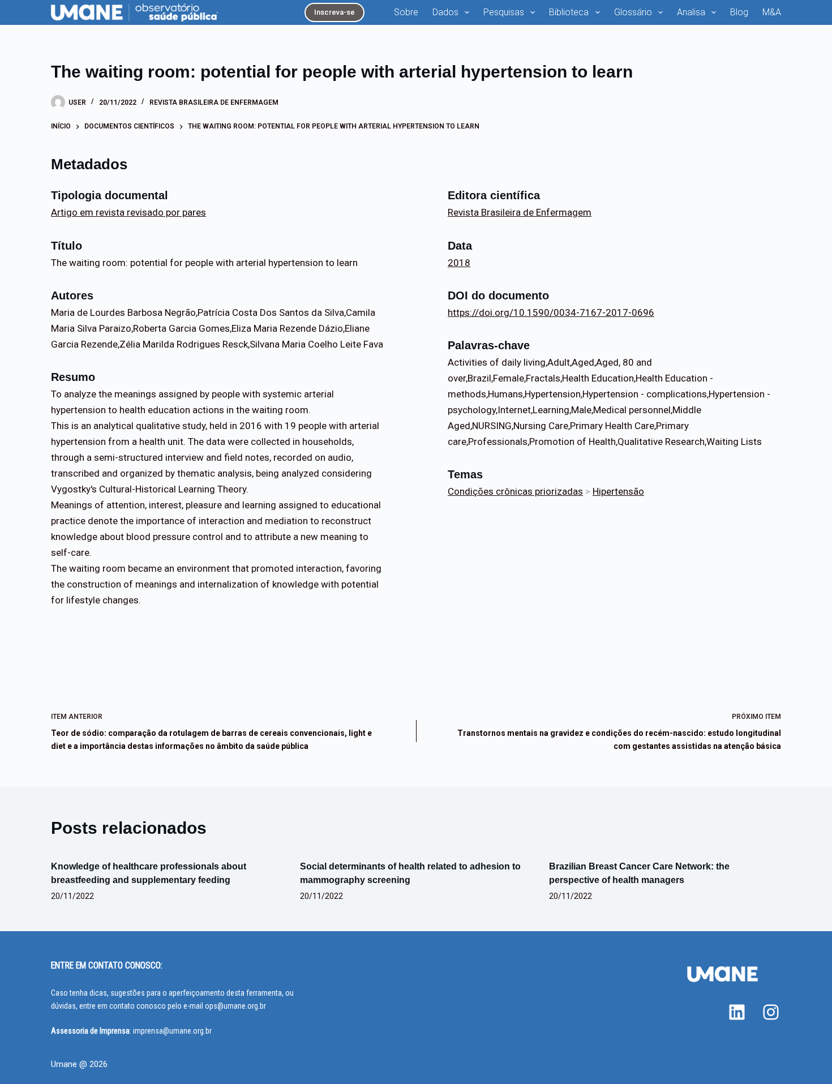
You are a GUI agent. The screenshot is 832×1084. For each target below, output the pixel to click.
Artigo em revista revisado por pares (128, 212)
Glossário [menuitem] (633, 12)
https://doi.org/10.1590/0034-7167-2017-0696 (551, 312)
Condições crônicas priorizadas (515, 491)
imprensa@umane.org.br (172, 1030)
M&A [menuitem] (771, 12)
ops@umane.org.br (235, 1005)
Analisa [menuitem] (691, 12)
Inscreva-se (334, 12)
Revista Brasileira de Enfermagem (213, 102)
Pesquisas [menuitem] (503, 12)
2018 (459, 262)
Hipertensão (618, 491)
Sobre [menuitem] (406, 12)
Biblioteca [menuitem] (569, 12)
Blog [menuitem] (739, 12)
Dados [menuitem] (445, 12)
